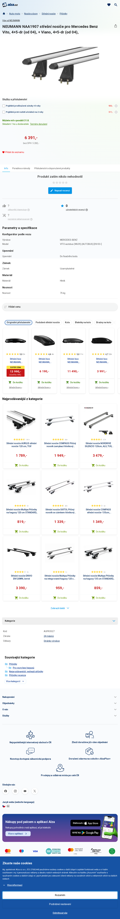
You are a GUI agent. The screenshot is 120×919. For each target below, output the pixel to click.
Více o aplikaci (15, 833)
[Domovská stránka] (3, 13)
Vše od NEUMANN (11, 20)
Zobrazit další (58, 608)
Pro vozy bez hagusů (23, 668)
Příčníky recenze (17, 675)
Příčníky (63, 13)
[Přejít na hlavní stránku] (10, 4)
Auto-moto (14, 13)
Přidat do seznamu (14, 152)
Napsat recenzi (62, 190)
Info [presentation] (6, 168)
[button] (60, 697)
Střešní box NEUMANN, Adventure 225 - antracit (44, 361)
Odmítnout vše (60, 913)
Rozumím (60, 895)
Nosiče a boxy (31, 13)
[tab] (6, 168)
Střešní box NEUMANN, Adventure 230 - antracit (16, 361)
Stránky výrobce (52, 641)
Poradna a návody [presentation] (21, 168)
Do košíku (23, 465)
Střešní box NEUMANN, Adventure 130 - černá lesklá (102, 361)
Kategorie (10, 621)
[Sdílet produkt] (115, 26)
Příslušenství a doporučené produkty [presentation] (52, 168)
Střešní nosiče (49, 13)
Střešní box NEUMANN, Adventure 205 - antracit (73, 361)
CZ (8, 806)
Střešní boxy (15, 387)
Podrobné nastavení (60, 904)
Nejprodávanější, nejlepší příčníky (26, 671)
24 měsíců (49, 636)
